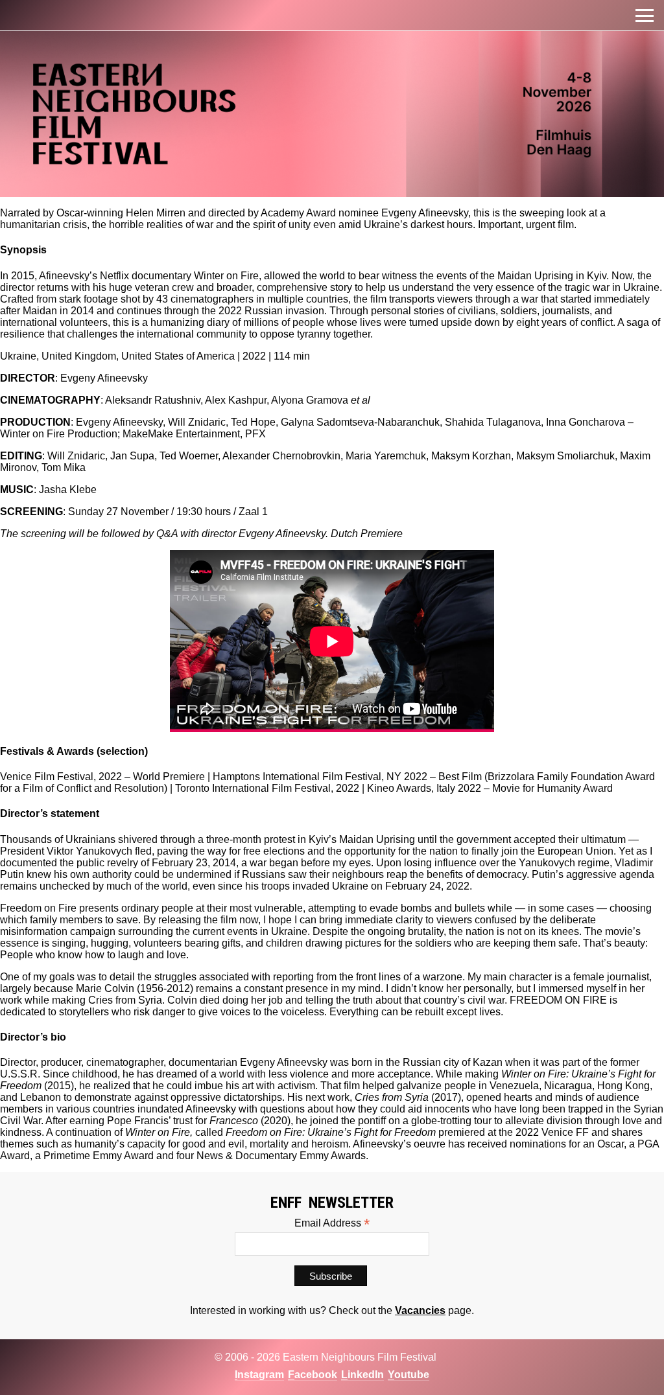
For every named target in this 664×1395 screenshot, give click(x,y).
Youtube (408, 1374)
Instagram (259, 1374)
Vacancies (420, 1310)
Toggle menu (644, 15)
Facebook (312, 1374)
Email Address (332, 1223)
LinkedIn (362, 1374)
